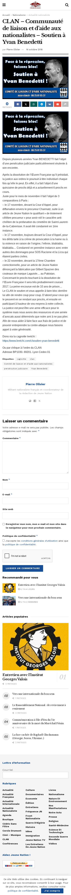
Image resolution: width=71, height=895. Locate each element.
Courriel (7, 769)
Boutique (7, 819)
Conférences (10, 843)
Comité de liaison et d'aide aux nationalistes (28, 364)
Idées (29, 831)
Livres (52, 790)
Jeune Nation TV (35, 840)
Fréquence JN (34, 811)
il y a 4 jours (27, 589)
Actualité (7, 790)
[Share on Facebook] (17, 104)
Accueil (6, 15)
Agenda (6, 815)
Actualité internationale (10, 802)
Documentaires (35, 794)
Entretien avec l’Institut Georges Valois (41, 584)
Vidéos (53, 843)
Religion (53, 821)
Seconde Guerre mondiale (58, 838)
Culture (30, 790)
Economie (31, 798)
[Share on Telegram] (41, 104)
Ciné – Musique (11, 835)
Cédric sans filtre (9, 825)
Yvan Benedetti (39, 368)
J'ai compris (52, 891)
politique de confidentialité (20, 544)
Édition (30, 803)
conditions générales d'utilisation (39, 540)
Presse (53, 816)
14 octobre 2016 (34, 49)
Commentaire (11, 438)
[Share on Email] (57, 104)
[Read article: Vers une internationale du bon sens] (9, 600)
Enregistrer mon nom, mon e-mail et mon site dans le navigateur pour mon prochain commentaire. (36, 526)
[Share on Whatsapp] (33, 104)
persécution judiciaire (16, 368)
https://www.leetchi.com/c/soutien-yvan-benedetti (30, 340)
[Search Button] (67, 5)
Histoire (30, 827)
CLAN (5, 839)
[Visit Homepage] (35, 5)
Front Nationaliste (33, 817)
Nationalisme (19, 15)
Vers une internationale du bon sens (40, 597)
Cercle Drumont (11, 830)
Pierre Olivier (13, 49)
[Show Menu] (4, 5)
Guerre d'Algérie (35, 822)
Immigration (33, 835)
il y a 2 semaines (29, 602)
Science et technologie (56, 831)
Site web (7, 509)
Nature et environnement (58, 800)
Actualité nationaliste (39, 15)
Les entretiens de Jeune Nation (35, 845)
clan (32, 359)
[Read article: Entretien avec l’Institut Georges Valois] (9, 588)
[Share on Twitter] (25, 104)
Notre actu (55, 812)
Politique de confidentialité (20, 535)
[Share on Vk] (49, 104)
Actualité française (8, 795)
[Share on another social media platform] (65, 104)
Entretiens (32, 807)
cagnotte (21, 359)
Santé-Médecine (59, 825)
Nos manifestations (58, 807)
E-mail (7, 494)
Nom (6, 479)
